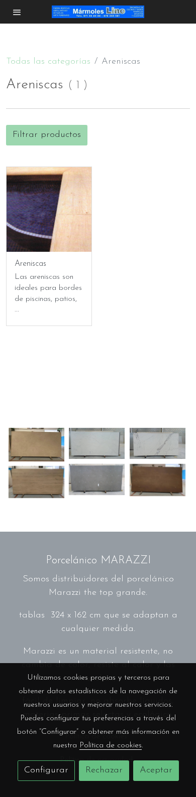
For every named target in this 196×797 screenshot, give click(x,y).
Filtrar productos (47, 134)
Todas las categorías (48, 61)
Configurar (46, 770)
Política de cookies (110, 745)
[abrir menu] (17, 12)
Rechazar (104, 770)
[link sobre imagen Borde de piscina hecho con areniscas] (49, 209)
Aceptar (156, 770)
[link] (98, 12)
